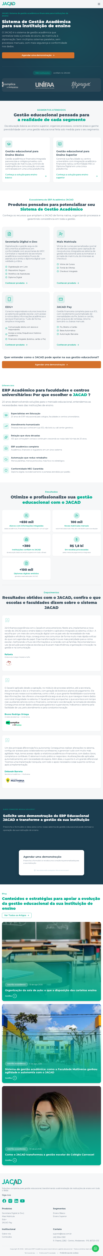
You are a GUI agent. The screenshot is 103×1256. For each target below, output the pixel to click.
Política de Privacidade (47, 1253)
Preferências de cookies (69, 1253)
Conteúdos (7, 1237)
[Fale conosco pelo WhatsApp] (95, 1248)
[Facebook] (4, 1201)
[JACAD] (8, 4)
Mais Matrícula (8, 1216)
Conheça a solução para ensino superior (72, 176)
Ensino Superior (60, 1216)
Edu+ (4, 1219)
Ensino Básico (59, 1213)
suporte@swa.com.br (62, 1234)
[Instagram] (10, 1201)
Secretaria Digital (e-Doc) (13, 1213)
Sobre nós (6, 1234)
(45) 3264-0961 (59, 1237)
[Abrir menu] (99, 4)
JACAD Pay (7, 1223)
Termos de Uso (30, 1253)
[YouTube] (22, 1201)
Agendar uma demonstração (37, 55)
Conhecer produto (15, 283)
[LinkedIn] (16, 1201)
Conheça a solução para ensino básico (21, 176)
